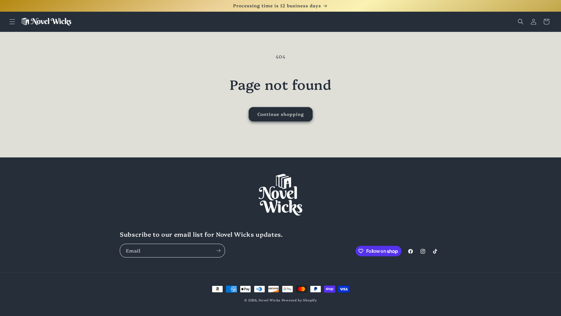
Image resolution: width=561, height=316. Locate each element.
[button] (12, 21)
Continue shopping (280, 114)
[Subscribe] (218, 250)
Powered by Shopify (299, 300)
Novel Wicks (269, 300)
